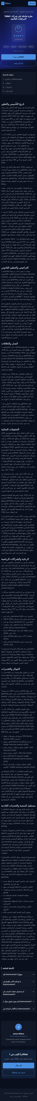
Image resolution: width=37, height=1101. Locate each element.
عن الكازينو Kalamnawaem (13, 79)
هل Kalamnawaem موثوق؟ (12, 974)
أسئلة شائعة (9, 91)
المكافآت (8, 83)
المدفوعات (8, 87)
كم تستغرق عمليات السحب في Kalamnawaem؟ (13, 992)
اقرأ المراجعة (18, 63)
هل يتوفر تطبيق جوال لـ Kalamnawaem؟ (17, 1001)
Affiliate (25, 1096)
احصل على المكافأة (18, 1073)
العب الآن (32, 3)
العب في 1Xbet (18, 57)
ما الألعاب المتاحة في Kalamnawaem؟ (16, 1009)
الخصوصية (17, 1096)
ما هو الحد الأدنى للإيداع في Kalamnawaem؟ (12, 982)
